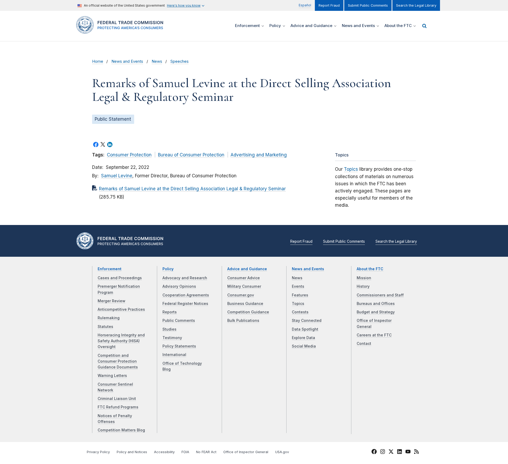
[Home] (121, 30)
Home (97, 61)
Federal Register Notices (185, 303)
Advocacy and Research (184, 278)
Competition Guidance (248, 312)
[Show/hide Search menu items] (424, 26)
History (363, 286)
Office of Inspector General (245, 452)
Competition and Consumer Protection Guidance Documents (118, 361)
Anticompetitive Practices (121, 309)
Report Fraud (329, 5)
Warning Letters (112, 375)
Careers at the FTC (374, 335)
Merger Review (111, 301)
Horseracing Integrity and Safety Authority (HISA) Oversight (121, 341)
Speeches (179, 61)
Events (298, 286)
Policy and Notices (132, 452)
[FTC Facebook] (374, 452)
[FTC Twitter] (391, 451)
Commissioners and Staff (380, 295)
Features (300, 295)
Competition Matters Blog (121, 430)
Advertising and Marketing (258, 154)
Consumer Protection (129, 154)
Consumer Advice (243, 278)
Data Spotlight (305, 329)
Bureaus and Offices (376, 303)
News (157, 61)
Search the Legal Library (416, 5)
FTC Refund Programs (118, 407)
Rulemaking (109, 318)
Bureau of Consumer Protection (191, 154)
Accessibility (164, 452)
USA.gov (282, 452)
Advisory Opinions (179, 286)
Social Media (304, 346)
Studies (169, 329)
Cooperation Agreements (185, 295)
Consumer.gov (240, 295)
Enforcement (109, 269)
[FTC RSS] (416, 452)
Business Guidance (245, 303)
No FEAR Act (206, 452)
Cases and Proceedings (120, 278)
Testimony (172, 338)
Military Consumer (244, 286)
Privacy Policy (98, 452)
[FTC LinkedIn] (399, 452)
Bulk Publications (243, 320)
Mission (364, 278)
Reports (169, 312)
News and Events (127, 61)
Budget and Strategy (376, 312)
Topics (351, 169)
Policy (168, 269)
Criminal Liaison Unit (117, 399)
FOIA (185, 452)
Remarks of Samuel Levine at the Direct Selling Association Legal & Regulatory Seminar (192, 188)
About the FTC (370, 269)
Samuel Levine (116, 175)
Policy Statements (179, 346)
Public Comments (178, 320)
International (174, 355)
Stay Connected (306, 320)
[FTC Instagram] (382, 452)
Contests (300, 312)
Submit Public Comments (368, 5)
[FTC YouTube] (408, 452)
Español (305, 5)
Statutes (105, 327)
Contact (364, 343)
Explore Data (303, 338)
